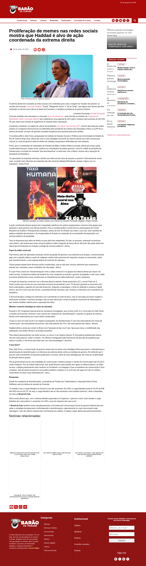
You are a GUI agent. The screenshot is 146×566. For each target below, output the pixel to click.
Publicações (66, 20)
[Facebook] (113, 20)
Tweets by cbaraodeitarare (118, 135)
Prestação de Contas (82, 20)
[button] (135, 20)
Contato (97, 20)
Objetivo (77, 525)
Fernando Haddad (34, 106)
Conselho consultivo (81, 544)
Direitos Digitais (49, 543)
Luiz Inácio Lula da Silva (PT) (68, 126)
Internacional (48, 535)
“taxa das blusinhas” (55, 116)
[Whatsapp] (127, 20)
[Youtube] (120, 20)
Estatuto (77, 550)
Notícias (33, 20)
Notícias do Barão (50, 528)
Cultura (46, 547)
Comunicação (49, 532)
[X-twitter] (116, 20)
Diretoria (77, 538)
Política (46, 539)
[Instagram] (124, 20)
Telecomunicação (50, 550)
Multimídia (54, 20)
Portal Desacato (98, 114)
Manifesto (78, 532)
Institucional (22, 20)
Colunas (43, 20)
